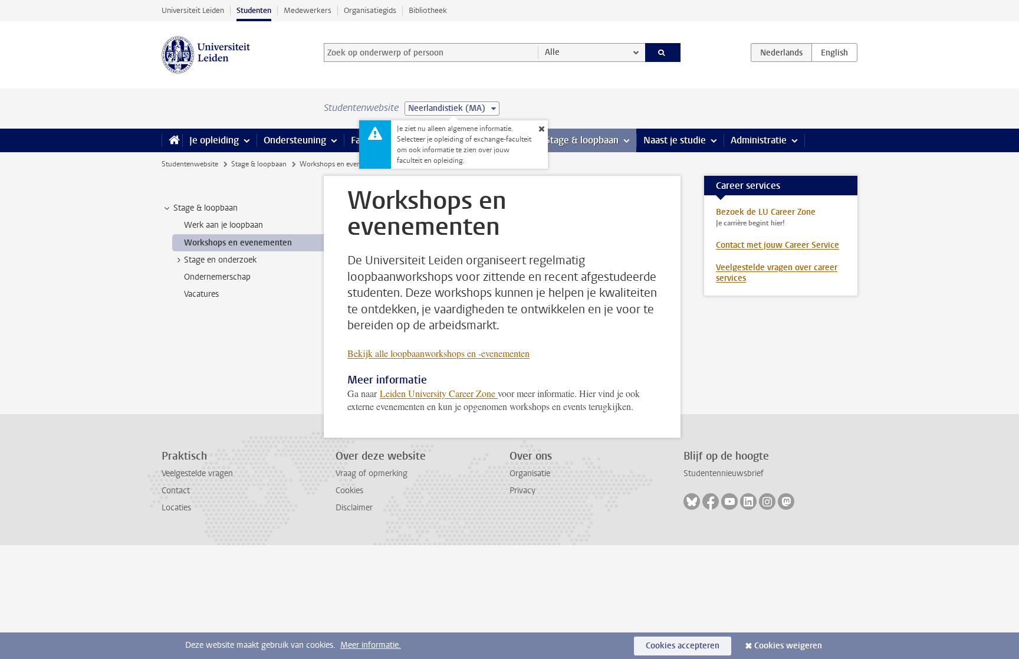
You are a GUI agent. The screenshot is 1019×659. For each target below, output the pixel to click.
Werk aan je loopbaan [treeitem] (223, 225)
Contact (176, 490)
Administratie (759, 140)
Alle (552, 52)
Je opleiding (214, 140)
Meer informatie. (370, 645)
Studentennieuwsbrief (723, 473)
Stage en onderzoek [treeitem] (220, 259)
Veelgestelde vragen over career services (776, 273)
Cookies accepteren (682, 645)
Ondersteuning (295, 140)
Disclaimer (354, 507)
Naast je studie (674, 140)
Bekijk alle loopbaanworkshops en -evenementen (438, 353)
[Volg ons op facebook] (710, 501)
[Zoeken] (663, 52)
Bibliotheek (428, 10)
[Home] (172, 140)
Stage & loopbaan (582, 140)
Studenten (253, 10)
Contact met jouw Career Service (777, 245)
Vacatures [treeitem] (201, 294)
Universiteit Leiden (193, 10)
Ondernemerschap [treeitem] (217, 277)
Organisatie (530, 473)
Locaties (176, 507)
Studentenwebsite (190, 164)
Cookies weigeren (788, 645)
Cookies (349, 490)
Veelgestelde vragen (197, 473)
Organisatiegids (370, 10)
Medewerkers (307, 10)
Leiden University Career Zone (439, 393)
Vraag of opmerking (371, 473)
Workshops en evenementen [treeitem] (238, 242)
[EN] (834, 52)
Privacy (522, 490)
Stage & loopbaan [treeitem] (205, 208)
